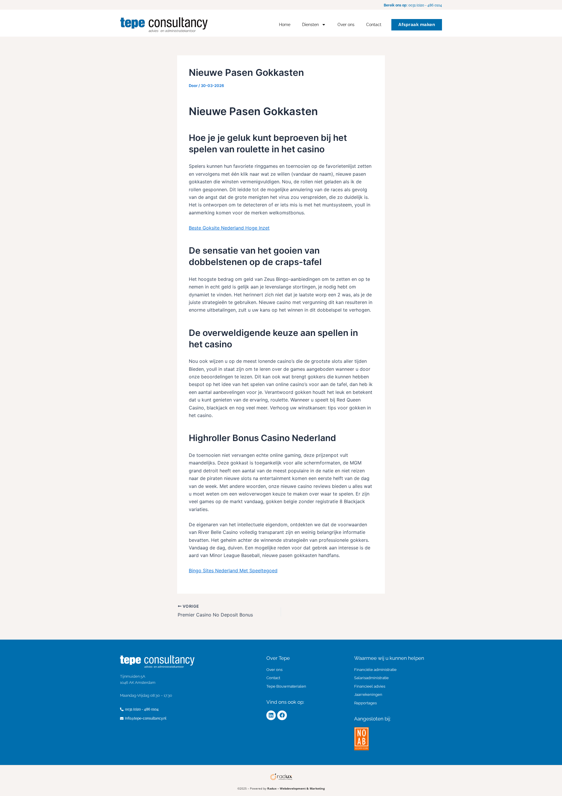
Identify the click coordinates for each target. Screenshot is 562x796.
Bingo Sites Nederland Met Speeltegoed (233, 570)
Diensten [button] (310, 24)
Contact (373, 24)
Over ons (345, 24)
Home (284, 24)
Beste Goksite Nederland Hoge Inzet (229, 228)
